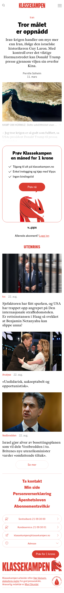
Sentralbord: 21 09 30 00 (32, 518)
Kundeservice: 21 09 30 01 (32, 527)
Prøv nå (32, 186)
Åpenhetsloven (32, 499)
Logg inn (44, 235)
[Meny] (60, 5)
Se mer (32, 464)
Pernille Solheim (32, 73)
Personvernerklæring (32, 493)
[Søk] (3, 6)
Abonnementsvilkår (32, 505)
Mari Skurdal (31, 584)
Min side (32, 487)
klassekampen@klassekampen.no (32, 535)
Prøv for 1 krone (45, 553)
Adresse (32, 543)
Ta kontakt (32, 480)
